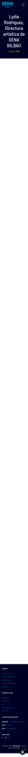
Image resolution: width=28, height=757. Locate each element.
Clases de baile (6, 673)
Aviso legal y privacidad (8, 707)
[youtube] (5, 737)
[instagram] (2, 737)
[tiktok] (8, 737)
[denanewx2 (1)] (8, 2)
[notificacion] (22, 749)
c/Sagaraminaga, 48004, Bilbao (16, 722)
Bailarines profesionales (8, 683)
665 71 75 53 (9, 725)
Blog (3, 704)
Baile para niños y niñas (8, 676)
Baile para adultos (6, 680)
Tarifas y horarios (6, 701)
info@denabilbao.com (11, 728)
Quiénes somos (6, 697)
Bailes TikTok (5, 687)
